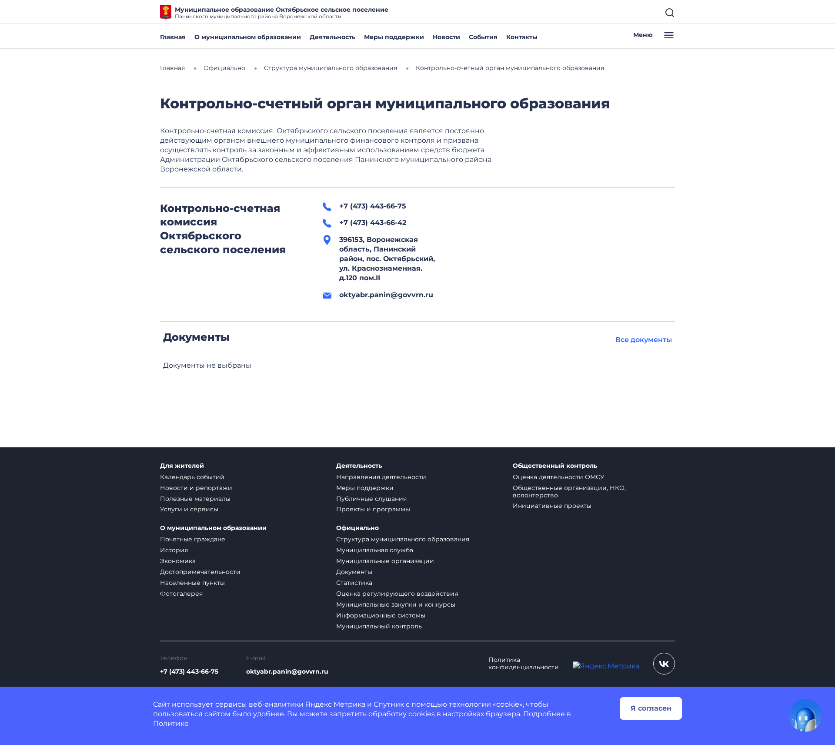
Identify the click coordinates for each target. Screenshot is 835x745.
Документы (354, 572)
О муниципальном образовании (247, 37)
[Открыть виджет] (805, 715)
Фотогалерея (181, 593)
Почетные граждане (192, 539)
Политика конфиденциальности (523, 663)
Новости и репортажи (196, 488)
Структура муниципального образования (402, 539)
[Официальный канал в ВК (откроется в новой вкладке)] (664, 664)
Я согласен (651, 708)
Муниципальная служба (374, 550)
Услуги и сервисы (189, 509)
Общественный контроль (555, 466)
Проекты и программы (373, 509)
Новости (446, 37)
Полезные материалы (195, 499)
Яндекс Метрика (335, 704)
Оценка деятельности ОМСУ (559, 477)
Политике (171, 723)
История (174, 550)
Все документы (643, 340)
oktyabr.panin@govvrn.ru (287, 671)
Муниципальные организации (385, 561)
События (483, 37)
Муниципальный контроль (379, 626)
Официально (357, 528)
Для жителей (182, 466)
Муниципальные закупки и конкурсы (395, 604)
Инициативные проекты (552, 506)
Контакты (522, 37)
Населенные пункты (192, 583)
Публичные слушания (371, 499)
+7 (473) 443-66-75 (189, 671)
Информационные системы (380, 615)
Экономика (178, 561)
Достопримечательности (200, 572)
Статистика (354, 583)
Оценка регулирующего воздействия (397, 593)
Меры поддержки (394, 37)
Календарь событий (192, 477)
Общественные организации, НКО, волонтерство (569, 491)
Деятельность (332, 37)
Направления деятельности (381, 477)
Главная (173, 37)
